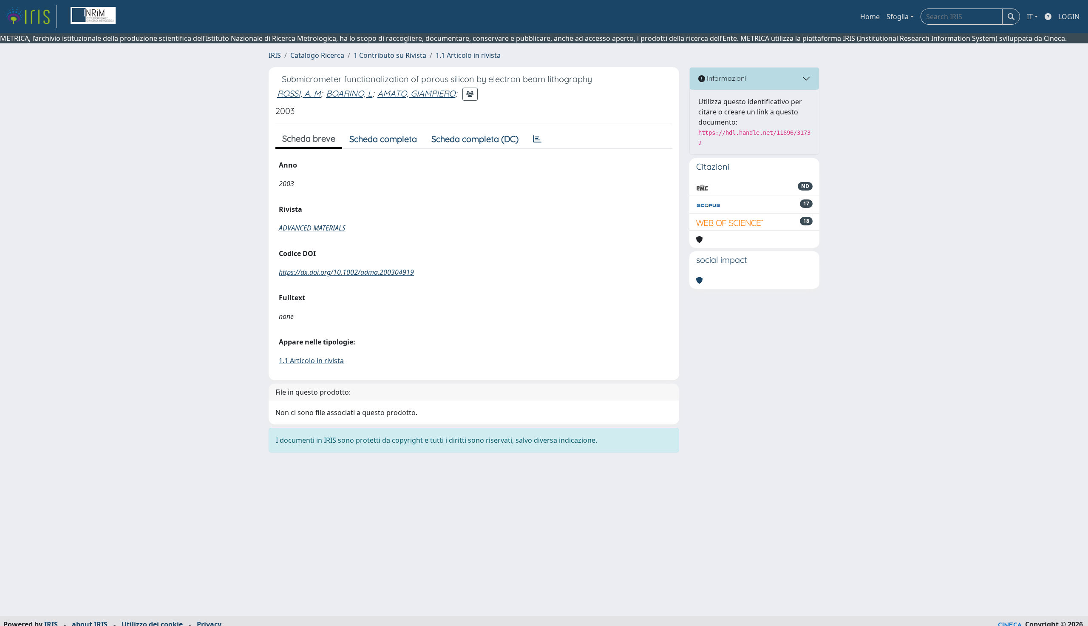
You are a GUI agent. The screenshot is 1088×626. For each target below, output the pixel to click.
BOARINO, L (349, 93)
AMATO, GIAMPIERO (416, 93)
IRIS (275, 55)
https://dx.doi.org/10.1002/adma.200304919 (346, 272)
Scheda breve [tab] (308, 138)
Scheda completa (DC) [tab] (474, 139)
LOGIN (1069, 16)
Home (870, 16)
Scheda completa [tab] (383, 139)
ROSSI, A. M (299, 93)
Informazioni (725, 78)
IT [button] (1030, 16)
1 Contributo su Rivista (390, 55)
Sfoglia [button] (898, 16)
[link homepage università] (93, 16)
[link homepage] (31, 16)
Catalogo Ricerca (317, 55)
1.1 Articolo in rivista (468, 55)
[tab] (537, 139)
